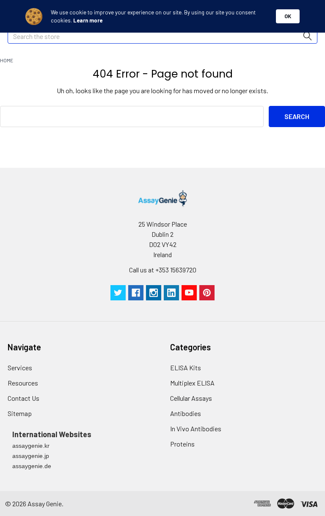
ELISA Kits (185, 367)
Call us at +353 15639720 (162, 270)
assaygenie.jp (30, 455)
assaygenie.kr (31, 445)
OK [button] (287, 16)
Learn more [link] (87, 20)
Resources (23, 383)
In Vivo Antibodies (195, 428)
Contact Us (23, 398)
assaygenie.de (31, 466)
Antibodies (185, 413)
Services (20, 367)
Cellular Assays (191, 398)
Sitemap (20, 413)
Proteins (182, 444)
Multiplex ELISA (192, 383)
